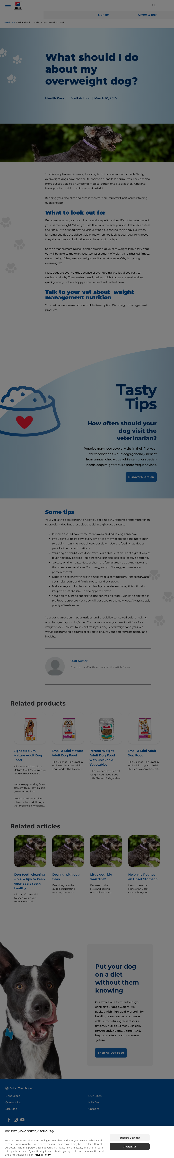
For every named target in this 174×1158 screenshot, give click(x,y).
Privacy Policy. (42, 1154)
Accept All (130, 1146)
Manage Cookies (130, 1137)
